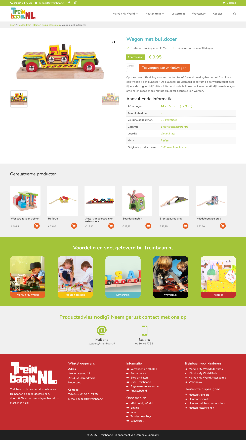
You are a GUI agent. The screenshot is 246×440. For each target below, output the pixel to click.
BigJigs (165, 140)
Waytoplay (199, 14)
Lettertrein (178, 14)
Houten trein (153, 14)
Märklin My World (141, 403)
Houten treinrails (199, 399)
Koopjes (218, 14)
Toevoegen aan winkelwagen (164, 67)
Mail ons (101, 339)
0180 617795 (89, 394)
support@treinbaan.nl (91, 399)
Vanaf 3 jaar (168, 133)
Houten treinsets (199, 395)
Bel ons (144, 339)
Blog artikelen (139, 378)
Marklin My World (124, 14)
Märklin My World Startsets (206, 369)
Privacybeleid (139, 391)
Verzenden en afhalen (144, 369)
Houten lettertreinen (201, 408)
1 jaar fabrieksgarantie (174, 127)
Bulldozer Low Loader (174, 147)
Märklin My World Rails (203, 373)
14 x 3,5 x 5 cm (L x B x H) (176, 106)
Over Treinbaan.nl (141, 382)
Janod (134, 412)
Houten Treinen (75, 295)
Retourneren (138, 373)
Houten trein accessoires (46, 25)
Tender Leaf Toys (141, 416)
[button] (114, 42)
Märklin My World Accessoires (207, 378)
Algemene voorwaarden (145, 386)
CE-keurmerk (169, 120)
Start (12, 25)
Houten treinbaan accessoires (207, 403)
